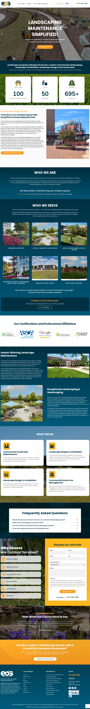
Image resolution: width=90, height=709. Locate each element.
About (23, 3)
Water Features (49, 686)
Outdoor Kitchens (50, 692)
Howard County (50, 704)
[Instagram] (72, 688)
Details (52, 568)
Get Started (45, 307)
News (24, 684)
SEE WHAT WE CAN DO (45, 44)
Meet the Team (27, 676)
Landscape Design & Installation (65, 451)
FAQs (35, 3)
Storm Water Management (52, 680)
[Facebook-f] (70, 688)
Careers (25, 686)
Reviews (39, 3)
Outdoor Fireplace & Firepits (52, 690)
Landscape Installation (51, 676)
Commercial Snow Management (53, 682)
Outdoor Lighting (50, 694)
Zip (69, 556)
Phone (70, 550)
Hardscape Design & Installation (19, 480)
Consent (52, 578)
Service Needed (54, 562)
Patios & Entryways (50, 688)
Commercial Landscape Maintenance (15, 453)
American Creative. (59, 707)
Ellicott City (21, 704)
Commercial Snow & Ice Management (61, 481)
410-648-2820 (74, 675)
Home (19, 3)
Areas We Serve (27, 682)
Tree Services (49, 684)
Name (51, 550)
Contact (25, 688)
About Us (25, 674)
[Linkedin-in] (75, 688)
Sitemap (25, 690)
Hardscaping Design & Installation (53, 678)
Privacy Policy (26, 692)
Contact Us (45, 3)
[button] (2, 34)
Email (51, 556)
